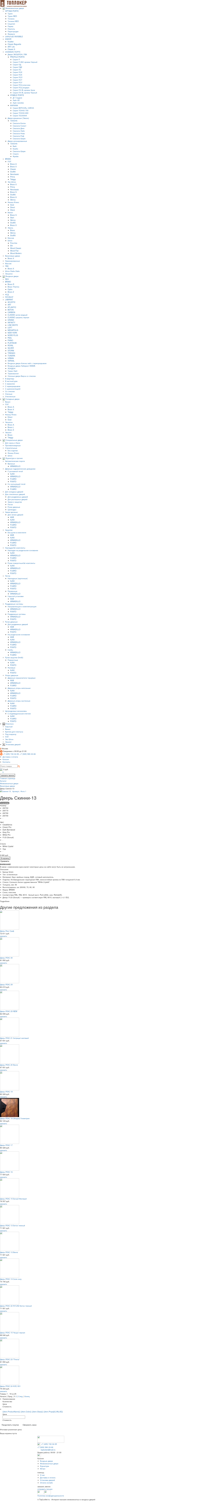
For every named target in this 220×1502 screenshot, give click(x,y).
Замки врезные (11, 512)
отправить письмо (44, 1489)
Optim (10, 289)
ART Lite (11, 46)
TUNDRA (11, 355)
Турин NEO (12, 16)
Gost (12, 204)
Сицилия (11, 23)
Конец (27, 1396)
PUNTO (13, 481)
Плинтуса (9, 723)
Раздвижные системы (14, 604)
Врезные (11, 463)
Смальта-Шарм (19, 138)
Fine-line (13, 243)
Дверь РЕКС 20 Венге (9, 1065)
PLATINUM (12, 343)
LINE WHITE (13, 325)
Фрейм (15, 156)
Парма (10, 26)
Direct (12, 207)
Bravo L (11, 427)
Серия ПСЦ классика (21, 85)
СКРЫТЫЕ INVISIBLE (14, 36)
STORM (11, 350)
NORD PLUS (13, 335)
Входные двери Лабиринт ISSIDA (21, 366)
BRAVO (8, 159)
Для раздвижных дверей (18, 496)
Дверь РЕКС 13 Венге (9, 1252)
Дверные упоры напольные (19, 688)
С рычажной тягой (15, 471)
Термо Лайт (12, 371)
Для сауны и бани (12, 443)
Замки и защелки (15, 502)
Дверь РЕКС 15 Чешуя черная (12, 1332)
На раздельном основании (19, 634)
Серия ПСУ (17, 82)
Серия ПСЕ (17, 72)
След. (20, 1396)
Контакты (6, 762)
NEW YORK (12, 332)
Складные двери (12, 399)
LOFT (10, 327)
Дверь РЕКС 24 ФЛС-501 (10, 1386)
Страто (16, 153)
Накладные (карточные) (18, 578)
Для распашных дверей (17, 499)
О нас (42, 1475)
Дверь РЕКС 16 (6, 1172)
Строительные (11, 448)
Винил (10, 212)
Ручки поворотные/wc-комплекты (21, 563)
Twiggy (13, 179)
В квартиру (9, 378)
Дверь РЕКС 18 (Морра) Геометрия (15, 1118)
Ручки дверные (14, 507)
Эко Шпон (12, 182)
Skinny (13, 199)
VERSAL (11, 360)
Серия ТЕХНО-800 (20, 113)
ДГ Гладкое (17, 97)
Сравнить (5, 861)
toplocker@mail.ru (48, 1449)
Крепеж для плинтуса (14, 731)
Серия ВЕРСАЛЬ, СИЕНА (23, 108)
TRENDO (11, 353)
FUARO (13, 479)
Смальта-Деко (18, 128)
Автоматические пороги (15, 461)
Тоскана (11, 18)
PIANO (10, 340)
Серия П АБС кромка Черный (25, 62)
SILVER (11, 348)
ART (9, 304)
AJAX (12, 474)
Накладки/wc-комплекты (15, 547)
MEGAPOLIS (13, 330)
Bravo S (13, 192)
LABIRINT (9, 299)
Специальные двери (14, 440)
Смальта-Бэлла (19, 123)
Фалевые (11, 667)
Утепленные (10, 396)
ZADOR (8, 39)
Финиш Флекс (13, 202)
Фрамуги (11, 34)
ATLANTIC (12, 307)
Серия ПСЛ (17, 77)
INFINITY (11, 322)
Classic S (11, 49)
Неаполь (11, 29)
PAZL (10, 337)
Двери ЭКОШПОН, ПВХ (17, 54)
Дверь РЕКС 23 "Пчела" (10, 1359)
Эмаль (10, 227)
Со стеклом (10, 391)
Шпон (10, 240)
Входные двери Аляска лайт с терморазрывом (27, 363)
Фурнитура (44, 1466)
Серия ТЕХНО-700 (20, 110)
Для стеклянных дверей (15, 494)
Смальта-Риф (18, 136)
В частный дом (11, 381)
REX (7, 279)
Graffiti (13, 171)
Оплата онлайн (46, 1482)
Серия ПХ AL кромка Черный (25, 92)
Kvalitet (10, 41)
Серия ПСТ (17, 80)
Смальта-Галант (19, 125)
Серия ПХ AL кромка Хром (24, 90)
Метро (42, 1468)
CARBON (11, 312)
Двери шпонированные (17, 141)
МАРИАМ (14, 105)
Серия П (16, 59)
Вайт (15, 146)
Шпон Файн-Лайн (12, 271)
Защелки (8, 530)
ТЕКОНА (13, 120)
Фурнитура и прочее (14, 458)
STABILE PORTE (17, 95)
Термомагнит (13, 373)
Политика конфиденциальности (50, 1495)
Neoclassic (14, 174)
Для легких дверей (15, 514)
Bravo (12, 230)
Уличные (8, 394)
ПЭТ (9, 161)
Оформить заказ (29, 1424)
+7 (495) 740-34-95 (11, 754)
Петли (10, 504)
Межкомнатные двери (14, 8)
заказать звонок (7, 775)
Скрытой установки (16, 596)
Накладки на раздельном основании (23, 550)
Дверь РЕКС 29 (6, 984)
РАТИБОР (9, 297)
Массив (11, 238)
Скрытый (8, 726)
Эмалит (8, 432)
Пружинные (12, 591)
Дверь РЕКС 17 (6, 1145)
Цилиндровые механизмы (16, 711)
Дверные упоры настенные (19, 700)
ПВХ (7, 266)
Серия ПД (17, 64)
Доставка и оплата (10, 756)
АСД (7, 294)
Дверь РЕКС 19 (6, 1091)
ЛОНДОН (11, 368)
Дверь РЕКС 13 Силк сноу (11, 1279)
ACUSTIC (11, 302)
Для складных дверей (14, 491)
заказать (3, 936)
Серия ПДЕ (17, 67)
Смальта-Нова (19, 133)
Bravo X (13, 166)
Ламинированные (12, 261)
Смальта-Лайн (19, 131)
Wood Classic (15, 248)
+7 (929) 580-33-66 (28, 754)
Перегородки (13, 31)
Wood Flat (14, 250)
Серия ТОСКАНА (20, 115)
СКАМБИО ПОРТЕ (12, 51)
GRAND (11, 320)
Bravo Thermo (13, 286)
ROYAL (10, 345)
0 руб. (5, 769)
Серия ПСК (17, 74)
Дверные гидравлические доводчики (20, 468)
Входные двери (11, 276)
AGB (12, 517)
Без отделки (13, 450)
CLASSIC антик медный (17, 315)
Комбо (15, 148)
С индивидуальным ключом (19, 713)
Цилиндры (12, 509)
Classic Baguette (14, 44)
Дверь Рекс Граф (7, 931)
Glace (12, 210)
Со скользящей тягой (16, 484)
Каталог (6, 759)
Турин (10, 13)
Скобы (10, 649)
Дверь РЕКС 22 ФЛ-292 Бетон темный (16, 1305)
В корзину (5, 858)
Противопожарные (13, 445)
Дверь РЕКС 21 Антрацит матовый (14, 1038)
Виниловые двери (12, 255)
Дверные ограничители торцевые (22, 678)
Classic (13, 169)
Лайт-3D (16, 100)
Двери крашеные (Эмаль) (18, 118)
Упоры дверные (11, 675)
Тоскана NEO (13, 21)
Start (12, 217)
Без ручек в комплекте (17, 532)
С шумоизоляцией (12, 388)
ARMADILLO (15, 466)
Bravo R (11, 284)
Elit (11, 245)
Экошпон (9, 273)
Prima (12, 176)
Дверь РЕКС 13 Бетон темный (12, 1225)
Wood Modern (16, 253)
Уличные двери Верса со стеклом (22, 376)
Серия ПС (17, 69)
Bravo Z (11, 292)
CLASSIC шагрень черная (18, 317)
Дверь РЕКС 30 (6, 957)
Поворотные (13, 660)
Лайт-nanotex (18, 102)
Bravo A (13, 164)
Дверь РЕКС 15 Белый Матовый (13, 1198)
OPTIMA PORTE (12, 11)
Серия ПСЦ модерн (21, 87)
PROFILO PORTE (17, 57)
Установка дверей (12, 744)
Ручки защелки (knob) (14, 657)
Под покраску (10, 734)
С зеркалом (10, 383)
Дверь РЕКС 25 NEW (8, 1011)
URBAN (11, 358)
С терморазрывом (12, 386)
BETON (11, 309)
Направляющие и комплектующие (22, 606)
